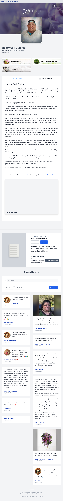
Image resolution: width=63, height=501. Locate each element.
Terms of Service (36, 493)
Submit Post (53, 288)
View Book (35, 242)
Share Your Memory (52, 260)
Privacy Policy (27, 493)
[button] (46, 305)
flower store (51, 175)
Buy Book (44, 242)
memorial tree (25, 175)
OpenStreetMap (33, 496)
